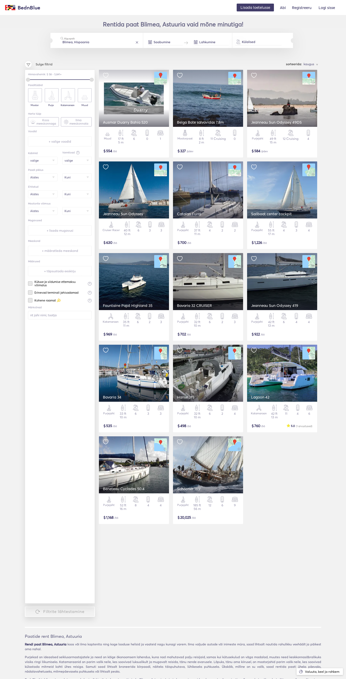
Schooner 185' (189, 488)
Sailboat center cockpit (271, 213)
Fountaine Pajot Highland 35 (127, 305)
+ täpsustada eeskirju (60, 271)
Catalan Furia (189, 213)
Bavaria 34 (112, 397)
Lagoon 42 (260, 397)
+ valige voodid (60, 141)
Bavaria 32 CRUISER (194, 305)
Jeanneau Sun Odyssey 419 (274, 305)
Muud (84, 105)
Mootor (35, 105)
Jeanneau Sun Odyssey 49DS (276, 122)
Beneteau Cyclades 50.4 (124, 488)
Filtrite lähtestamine (63, 611)
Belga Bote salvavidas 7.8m (200, 122)
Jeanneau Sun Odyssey (123, 213)
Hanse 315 (185, 397)
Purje (51, 105)
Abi (283, 7)
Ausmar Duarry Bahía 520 (125, 122)
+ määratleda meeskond (60, 251)
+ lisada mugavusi (60, 230)
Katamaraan (67, 105)
